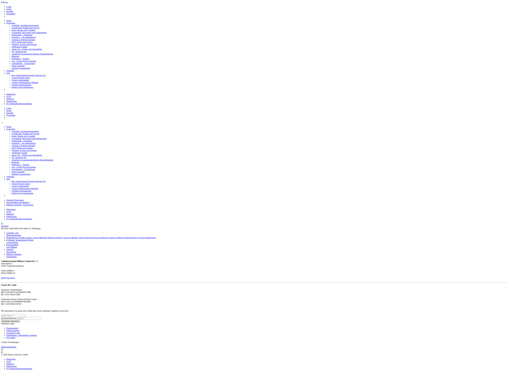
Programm (10, 23)
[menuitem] (256, 7)
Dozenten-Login (13, 333)
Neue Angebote (18, 66)
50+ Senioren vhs (19, 51)
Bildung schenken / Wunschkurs (19, 205)
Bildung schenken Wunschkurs (13, 255)
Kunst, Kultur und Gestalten (23, 30)
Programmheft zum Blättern (18, 202)
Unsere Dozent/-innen (21, 78)
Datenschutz (11, 101)
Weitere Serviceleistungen (22, 87)
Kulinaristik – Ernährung (22, 35)
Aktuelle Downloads (15, 200)
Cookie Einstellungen (10, 342)
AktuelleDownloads (11, 250)
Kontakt (9, 11)
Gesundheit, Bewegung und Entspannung (29, 32)
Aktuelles (10, 71)
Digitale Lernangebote (21, 68)
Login (8, 7)
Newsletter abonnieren (10, 321)
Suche (9, 9)
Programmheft (12, 328)
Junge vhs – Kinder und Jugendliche (27, 49)
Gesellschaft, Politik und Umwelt (25, 28)
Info (8, 73)
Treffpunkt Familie (19, 47)
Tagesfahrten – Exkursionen (23, 63)
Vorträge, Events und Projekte (24, 44)
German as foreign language (23, 40)
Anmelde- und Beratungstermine (25, 25)
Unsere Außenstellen (20, 80)
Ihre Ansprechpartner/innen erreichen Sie (29, 75)
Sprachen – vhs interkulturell (24, 37)
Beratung (15, 56)
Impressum (10, 94)
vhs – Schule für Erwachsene (24, 61)
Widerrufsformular (8, 347)
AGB (8, 96)
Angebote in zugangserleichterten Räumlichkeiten (32, 54)
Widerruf (10, 99)
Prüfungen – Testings (20, 59)
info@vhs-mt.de (8, 278)
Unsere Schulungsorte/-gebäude (25, 82)
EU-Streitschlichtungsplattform (19, 104)
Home (9, 21)
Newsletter (10, 14)
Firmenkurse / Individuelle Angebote (21, 335)
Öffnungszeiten (12, 330)
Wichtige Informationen (21, 85)
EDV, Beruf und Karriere (22, 42)
